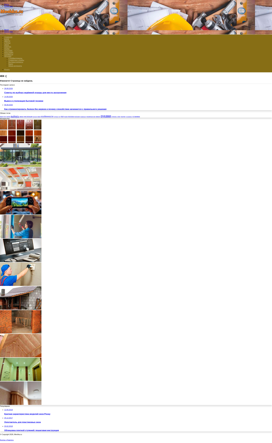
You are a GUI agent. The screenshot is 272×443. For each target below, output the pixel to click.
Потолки (8, 51)
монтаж (35, 116)
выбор (8, 116)
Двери (7, 41)
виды (4, 116)
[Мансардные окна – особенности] (20, 190)
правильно (83, 116)
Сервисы (8, 54)
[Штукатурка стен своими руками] (20, 285)
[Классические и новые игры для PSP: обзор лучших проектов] (20, 214)
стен (118, 116)
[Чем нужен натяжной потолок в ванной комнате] (20, 380)
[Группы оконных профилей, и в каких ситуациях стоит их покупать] (20, 238)
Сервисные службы (16, 60)
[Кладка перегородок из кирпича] (20, 333)
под (59, 116)
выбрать (15, 116)
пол (62, 116)
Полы (6, 49)
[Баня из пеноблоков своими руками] (20, 309)
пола (66, 116)
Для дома (8, 52)
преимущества (90, 116)
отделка (56, 116)
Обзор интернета (15, 66)
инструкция (28, 116)
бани (1, 116)
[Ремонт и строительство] (12, 26)
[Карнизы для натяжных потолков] (20, 404)
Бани (6, 39)
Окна (6, 45)
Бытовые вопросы (15, 62)
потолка (71, 116)
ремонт (98, 116)
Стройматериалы (15, 58)
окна (38, 116)
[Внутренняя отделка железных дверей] (20, 142)
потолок (77, 116)
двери (21, 116)
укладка (123, 116)
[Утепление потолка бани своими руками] (20, 357)
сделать (114, 116)
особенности (47, 116)
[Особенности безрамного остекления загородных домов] (20, 166)
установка (136, 116)
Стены (7, 43)
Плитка (7, 47)
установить (129, 116)
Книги (10, 64)
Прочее (7, 56)
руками (106, 116)
